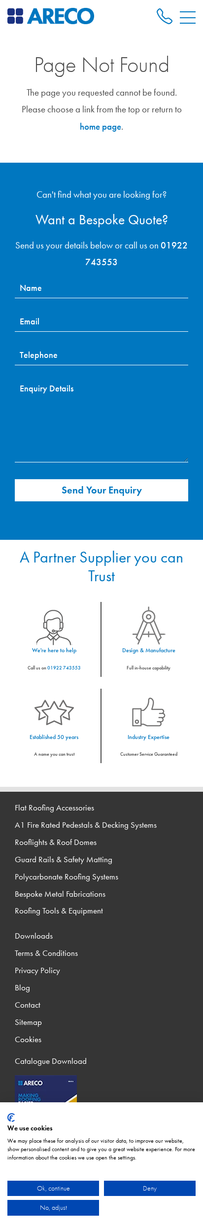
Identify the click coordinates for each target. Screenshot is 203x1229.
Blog (22, 987)
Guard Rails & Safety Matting (63, 859)
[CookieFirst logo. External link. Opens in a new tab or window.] (11, 1117)
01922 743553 (64, 668)
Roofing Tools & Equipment (59, 910)
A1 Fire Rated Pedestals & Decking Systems (86, 825)
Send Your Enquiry (102, 490)
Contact (27, 1005)
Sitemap (28, 1022)
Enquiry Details (46, 388)
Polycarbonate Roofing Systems (66, 876)
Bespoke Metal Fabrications (60, 894)
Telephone (39, 355)
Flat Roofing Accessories (54, 807)
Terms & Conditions (46, 953)
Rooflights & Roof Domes (56, 842)
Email (29, 321)
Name (31, 287)
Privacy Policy (37, 970)
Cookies (28, 1039)
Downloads (34, 936)
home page (100, 126)
